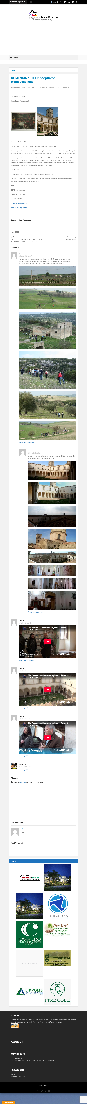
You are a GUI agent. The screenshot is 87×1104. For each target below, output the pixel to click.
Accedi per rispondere (26, 442)
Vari (17, 232)
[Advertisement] (43, 36)
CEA (23, 829)
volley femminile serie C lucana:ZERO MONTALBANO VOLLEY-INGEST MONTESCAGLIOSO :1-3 (26, 239)
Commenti (52, 87)
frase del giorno (15, 1074)
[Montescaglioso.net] (43, 15)
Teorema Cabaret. (71, 238)
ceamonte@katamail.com (19, 203)
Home (13, 70)
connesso (22, 782)
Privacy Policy (43, 1085)
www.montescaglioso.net (19, 208)
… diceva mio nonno (16, 1058)
